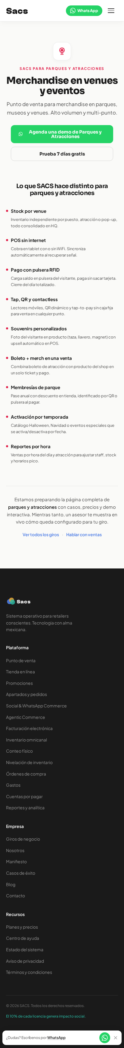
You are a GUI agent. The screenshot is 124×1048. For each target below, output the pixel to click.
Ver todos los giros (41, 534)
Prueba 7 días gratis (62, 154)
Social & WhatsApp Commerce (36, 705)
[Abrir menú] (111, 10)
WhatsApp (56, 1038)
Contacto (15, 895)
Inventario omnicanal (26, 739)
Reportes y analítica (25, 807)
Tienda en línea (20, 671)
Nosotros (15, 850)
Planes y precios (22, 927)
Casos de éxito (20, 873)
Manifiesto (16, 861)
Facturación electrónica (29, 728)
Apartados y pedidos (26, 694)
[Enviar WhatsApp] (104, 1037)
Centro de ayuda (22, 938)
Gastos (13, 785)
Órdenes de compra (26, 773)
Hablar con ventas (84, 534)
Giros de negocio (23, 839)
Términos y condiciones (29, 972)
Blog (10, 884)
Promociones (19, 683)
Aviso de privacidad (25, 961)
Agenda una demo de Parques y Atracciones (65, 134)
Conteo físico (19, 751)
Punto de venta (21, 660)
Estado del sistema (24, 949)
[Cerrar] (115, 1038)
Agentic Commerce (25, 717)
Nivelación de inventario (29, 762)
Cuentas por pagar (24, 796)
